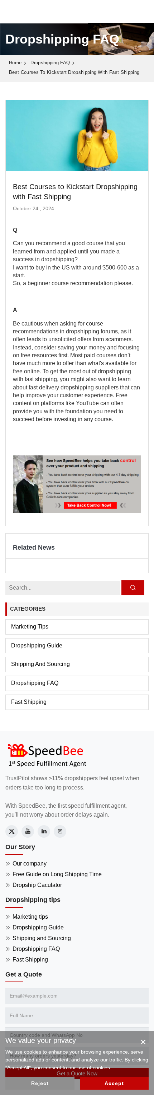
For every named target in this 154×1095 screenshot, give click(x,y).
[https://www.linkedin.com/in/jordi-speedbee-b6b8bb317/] (44, 831)
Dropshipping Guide (36, 645)
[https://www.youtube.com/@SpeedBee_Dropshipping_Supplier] (27, 831)
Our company (30, 864)
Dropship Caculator (37, 885)
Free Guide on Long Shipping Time (57, 874)
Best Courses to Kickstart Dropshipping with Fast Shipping (74, 72)
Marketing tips (29, 627)
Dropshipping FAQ (50, 62)
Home (15, 62)
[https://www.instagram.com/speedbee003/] (60, 831)
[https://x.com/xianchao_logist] (11, 831)
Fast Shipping (29, 702)
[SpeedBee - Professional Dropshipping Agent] (46, 755)
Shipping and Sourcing (40, 664)
